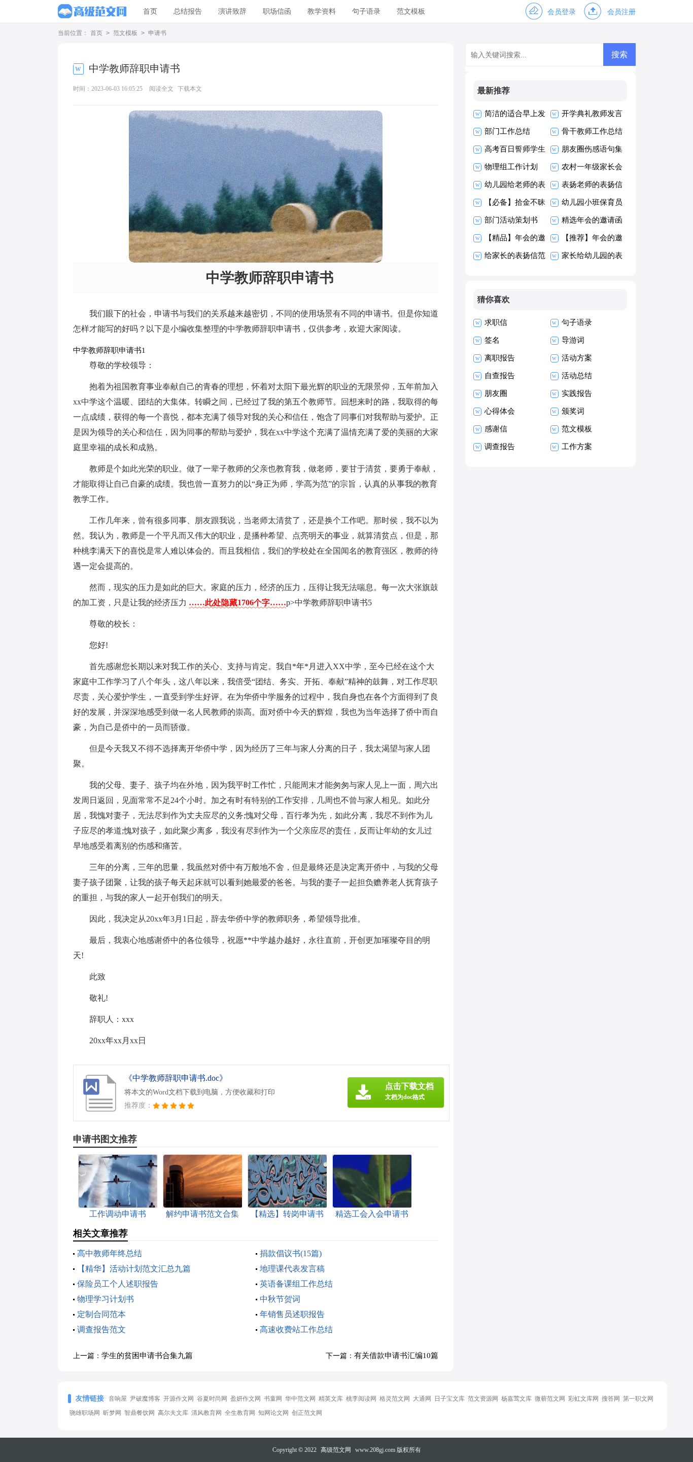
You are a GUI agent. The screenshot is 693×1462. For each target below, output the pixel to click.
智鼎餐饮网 (139, 1412)
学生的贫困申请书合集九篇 (147, 1355)
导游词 (573, 340)
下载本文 (190, 88)
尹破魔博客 (145, 1398)
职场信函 (277, 11)
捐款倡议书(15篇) (291, 1253)
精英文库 (331, 1398)
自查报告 (499, 376)
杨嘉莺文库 (516, 1398)
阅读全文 (161, 88)
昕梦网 (112, 1412)
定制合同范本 (101, 1314)
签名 (492, 340)
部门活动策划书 (511, 220)
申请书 (157, 32)
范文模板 (411, 11)
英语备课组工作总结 (296, 1284)
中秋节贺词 (280, 1299)
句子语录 (366, 11)
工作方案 (577, 447)
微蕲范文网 (550, 1398)
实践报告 (577, 393)
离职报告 (499, 358)
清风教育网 (206, 1412)
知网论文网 (273, 1412)
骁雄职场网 (85, 1412)
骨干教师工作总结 (592, 131)
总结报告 (188, 11)
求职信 (495, 322)
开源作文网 (178, 1398)
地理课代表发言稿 (292, 1268)
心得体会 (499, 411)
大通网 (422, 1398)
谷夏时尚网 (212, 1398)
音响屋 (118, 1398)
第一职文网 (638, 1398)
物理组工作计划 (511, 167)
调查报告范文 (101, 1329)
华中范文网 (300, 1398)
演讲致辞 (232, 11)
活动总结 (577, 376)
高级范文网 (336, 1449)
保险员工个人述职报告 (117, 1284)
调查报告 (499, 447)
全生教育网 (240, 1412)
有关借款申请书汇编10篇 (396, 1355)
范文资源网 (483, 1398)
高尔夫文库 (173, 1412)
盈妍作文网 (245, 1398)
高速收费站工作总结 (296, 1329)
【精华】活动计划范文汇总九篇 (134, 1268)
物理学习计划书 (105, 1299)
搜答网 (611, 1398)
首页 (150, 11)
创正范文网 (307, 1412)
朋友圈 (495, 393)
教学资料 (321, 11)
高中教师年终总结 (109, 1253)
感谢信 (495, 429)
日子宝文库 (449, 1398)
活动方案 (577, 358)
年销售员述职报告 (292, 1314)
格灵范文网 (394, 1398)
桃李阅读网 (361, 1398)
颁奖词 (573, 411)
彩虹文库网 (583, 1398)
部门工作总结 (507, 131)
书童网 (273, 1398)
